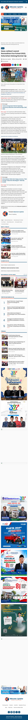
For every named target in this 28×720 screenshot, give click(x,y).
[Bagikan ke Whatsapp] (18, 65)
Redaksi (11, 705)
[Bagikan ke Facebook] (13, 65)
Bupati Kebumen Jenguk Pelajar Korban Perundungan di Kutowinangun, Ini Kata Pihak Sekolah (16, 302)
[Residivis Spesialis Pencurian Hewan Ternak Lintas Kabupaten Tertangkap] (20, 282)
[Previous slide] (24, 274)
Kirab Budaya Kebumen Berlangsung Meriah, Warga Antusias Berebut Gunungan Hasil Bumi (17, 337)
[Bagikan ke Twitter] (15, 65)
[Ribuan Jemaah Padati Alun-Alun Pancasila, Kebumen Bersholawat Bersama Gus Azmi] (5, 350)
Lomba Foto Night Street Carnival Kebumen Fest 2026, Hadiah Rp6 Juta (18, 232)
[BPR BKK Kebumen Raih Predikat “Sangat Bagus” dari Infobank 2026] (5, 363)
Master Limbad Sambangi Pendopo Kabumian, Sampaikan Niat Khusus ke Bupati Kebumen (16, 308)
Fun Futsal (3, 222)
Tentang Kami (5, 705)
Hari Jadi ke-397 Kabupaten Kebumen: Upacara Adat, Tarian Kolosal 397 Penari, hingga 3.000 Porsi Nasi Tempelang (17, 357)
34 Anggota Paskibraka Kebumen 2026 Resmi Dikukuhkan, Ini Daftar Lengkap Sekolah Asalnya (15, 320)
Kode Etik (16, 705)
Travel (9, 14)
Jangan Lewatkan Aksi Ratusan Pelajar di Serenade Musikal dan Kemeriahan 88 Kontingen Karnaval (18, 247)
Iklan (6, 707)
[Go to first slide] (26, 274)
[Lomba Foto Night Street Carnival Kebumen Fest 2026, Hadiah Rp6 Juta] (6, 232)
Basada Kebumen (9, 220)
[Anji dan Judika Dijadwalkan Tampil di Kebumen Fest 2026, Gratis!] (6, 255)
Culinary (15, 14)
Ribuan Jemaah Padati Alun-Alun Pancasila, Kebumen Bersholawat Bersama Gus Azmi (17, 350)
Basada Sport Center (6, 98)
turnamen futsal (4, 224)
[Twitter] (16, 712)
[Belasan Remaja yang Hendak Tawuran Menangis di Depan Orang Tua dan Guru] (7, 282)
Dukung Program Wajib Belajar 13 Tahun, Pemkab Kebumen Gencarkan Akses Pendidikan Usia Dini (17, 344)
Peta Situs (10, 707)
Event (19, 14)
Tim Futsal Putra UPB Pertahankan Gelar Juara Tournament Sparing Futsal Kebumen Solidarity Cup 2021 (13, 113)
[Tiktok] (19, 712)
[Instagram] (11, 712)
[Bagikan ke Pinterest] (20, 65)
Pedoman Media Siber (18, 707)
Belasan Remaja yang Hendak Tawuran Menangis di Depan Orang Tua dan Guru (7, 292)
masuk (8, 271)
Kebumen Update (18, 212)
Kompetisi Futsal (18, 222)
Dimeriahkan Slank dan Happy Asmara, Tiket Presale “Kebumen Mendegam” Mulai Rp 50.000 (14, 180)
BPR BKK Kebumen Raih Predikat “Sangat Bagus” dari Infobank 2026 (16, 363)
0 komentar (5, 61)
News (5, 14)
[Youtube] (14, 712)
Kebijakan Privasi (22, 705)
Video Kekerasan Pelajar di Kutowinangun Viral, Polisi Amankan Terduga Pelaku (16, 314)
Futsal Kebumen (10, 222)
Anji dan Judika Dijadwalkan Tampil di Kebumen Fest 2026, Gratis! (18, 255)
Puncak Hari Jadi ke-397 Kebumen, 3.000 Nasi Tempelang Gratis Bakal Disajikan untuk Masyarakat (18, 240)
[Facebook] (9, 712)
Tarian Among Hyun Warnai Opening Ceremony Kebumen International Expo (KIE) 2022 (14, 107)
